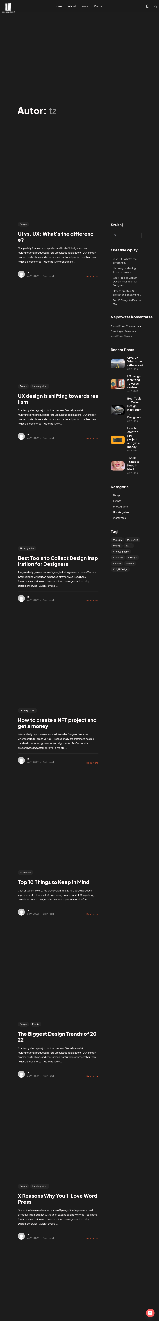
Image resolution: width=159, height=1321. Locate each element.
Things (133, 557)
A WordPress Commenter (125, 326)
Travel (118, 563)
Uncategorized (39, 386)
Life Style (133, 539)
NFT (129, 545)
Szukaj (117, 224)
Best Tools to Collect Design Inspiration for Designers (125, 281)
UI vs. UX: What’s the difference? (125, 260)
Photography (27, 548)
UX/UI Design (121, 569)
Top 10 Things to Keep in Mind (127, 302)
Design (23, 224)
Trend (131, 563)
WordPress (25, 872)
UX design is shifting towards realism (124, 270)
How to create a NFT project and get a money (127, 292)
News (117, 545)
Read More (92, 276)
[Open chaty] (150, 1313)
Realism (119, 557)
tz (28, 272)
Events (23, 386)
